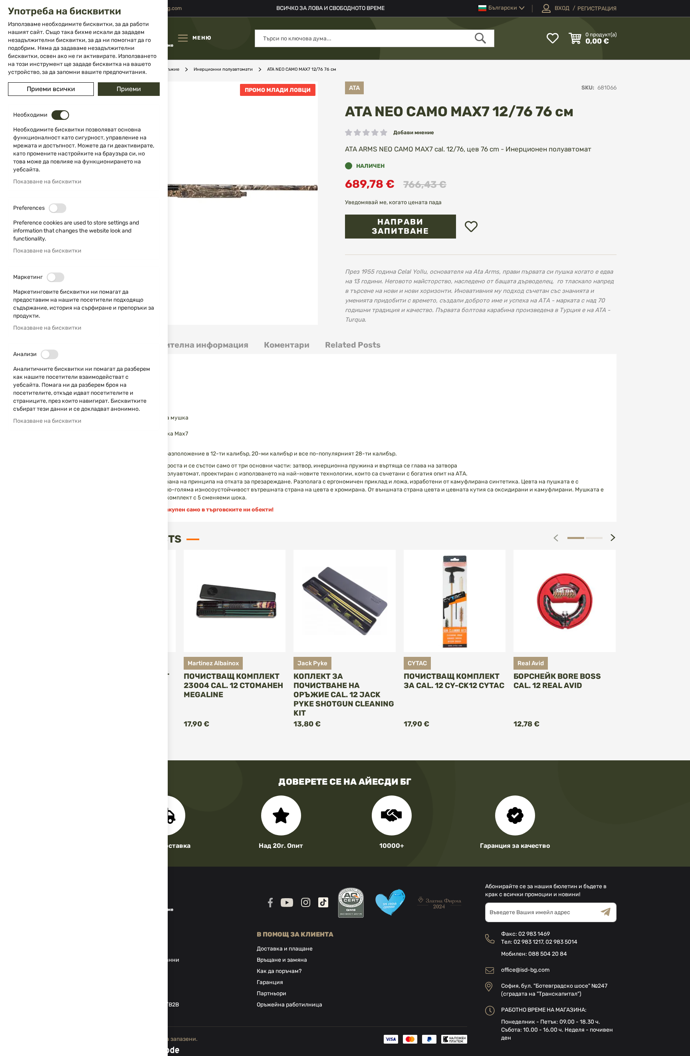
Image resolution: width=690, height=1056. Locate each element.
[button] (501, 8)
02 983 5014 (561, 942)
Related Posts (353, 345)
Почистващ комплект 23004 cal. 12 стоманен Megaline (233, 685)
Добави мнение (413, 132)
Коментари (286, 345)
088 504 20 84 (547, 954)
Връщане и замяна (282, 960)
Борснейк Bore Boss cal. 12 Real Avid (557, 681)
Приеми (129, 89)
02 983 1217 (528, 942)
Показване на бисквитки (47, 181)
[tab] (190, 345)
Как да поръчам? (279, 971)
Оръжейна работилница (289, 1004)
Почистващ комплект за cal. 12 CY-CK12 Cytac (454, 681)
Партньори (271, 993)
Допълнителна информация (190, 345)
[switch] (60, 115)
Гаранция (270, 982)
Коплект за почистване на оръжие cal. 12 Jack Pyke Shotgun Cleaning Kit (343, 695)
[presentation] (613, 538)
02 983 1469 (534, 934)
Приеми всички (51, 89)
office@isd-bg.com (525, 970)
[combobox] (374, 38)
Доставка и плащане (285, 948)
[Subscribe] (609, 912)
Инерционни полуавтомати (223, 69)
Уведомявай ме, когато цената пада (393, 202)
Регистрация (597, 8)
